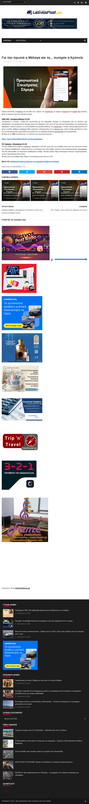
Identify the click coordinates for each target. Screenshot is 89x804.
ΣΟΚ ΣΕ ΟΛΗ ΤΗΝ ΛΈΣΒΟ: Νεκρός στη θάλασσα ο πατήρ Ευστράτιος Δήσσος (44, 762)
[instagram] (85, 2)
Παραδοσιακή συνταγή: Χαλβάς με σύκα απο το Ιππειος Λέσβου (38, 680)
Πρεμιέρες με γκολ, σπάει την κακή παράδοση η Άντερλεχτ (71, 194)
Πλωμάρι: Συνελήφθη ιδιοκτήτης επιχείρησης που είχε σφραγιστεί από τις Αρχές (44, 621)
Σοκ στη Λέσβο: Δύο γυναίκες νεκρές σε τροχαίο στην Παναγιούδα (39, 751)
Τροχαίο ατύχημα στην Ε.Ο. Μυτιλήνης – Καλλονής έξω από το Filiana (40, 730)
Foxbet (24, 62)
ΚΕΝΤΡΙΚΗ (7, 40)
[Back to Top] (85, 801)
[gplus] (82, 2)
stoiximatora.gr (22, 588)
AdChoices (6, 791)
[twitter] (78, 2)
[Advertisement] (29, 32)
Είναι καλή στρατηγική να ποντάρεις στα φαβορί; (12, 194)
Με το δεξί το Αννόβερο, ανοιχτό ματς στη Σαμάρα (44, 194)
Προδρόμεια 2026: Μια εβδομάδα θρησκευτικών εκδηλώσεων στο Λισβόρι (42, 610)
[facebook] (75, 2)
